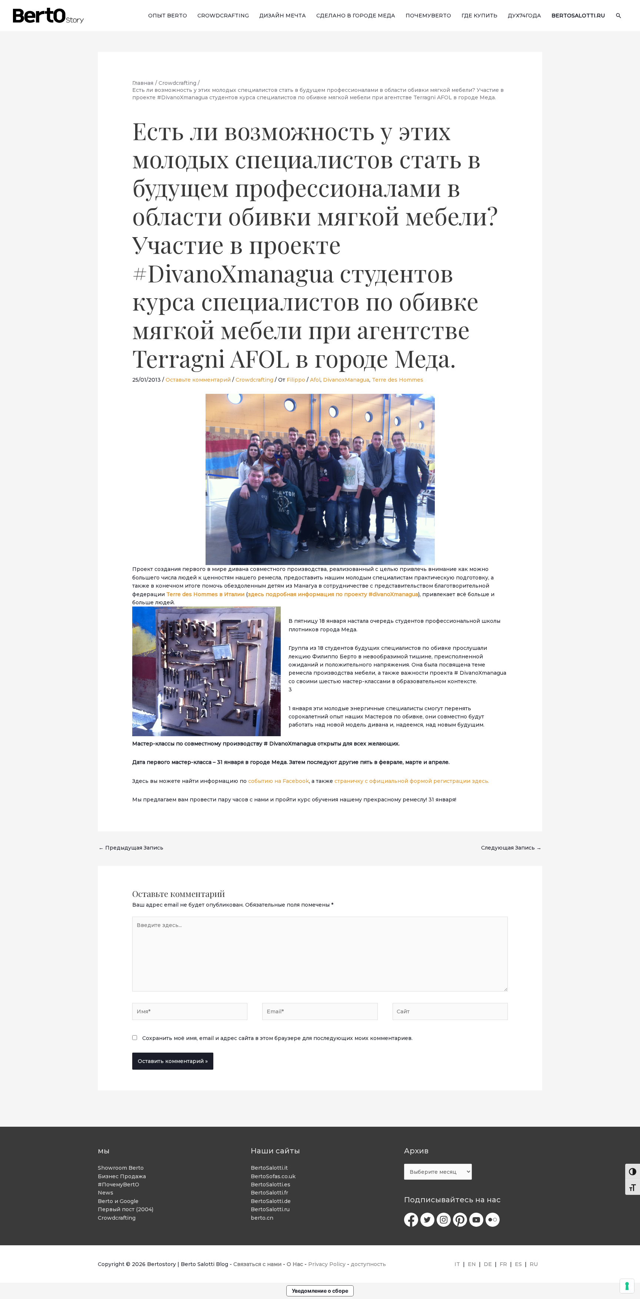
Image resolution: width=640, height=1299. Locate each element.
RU (534, 1264)
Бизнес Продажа (122, 1176)
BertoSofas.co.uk (273, 1176)
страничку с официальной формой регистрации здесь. (411, 781)
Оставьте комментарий (198, 379)
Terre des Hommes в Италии (206, 594)
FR (503, 1264)
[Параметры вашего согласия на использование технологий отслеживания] (627, 1286)
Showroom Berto (121, 1168)
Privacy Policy (327, 1264)
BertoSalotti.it (269, 1168)
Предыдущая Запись (131, 847)
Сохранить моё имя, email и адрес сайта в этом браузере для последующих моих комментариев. (277, 1038)
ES (518, 1264)
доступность (368, 1264)
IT (457, 1264)
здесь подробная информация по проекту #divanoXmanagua (333, 594)
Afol (315, 379)
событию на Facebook (278, 781)
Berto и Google (118, 1201)
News (105, 1192)
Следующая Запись (511, 847)
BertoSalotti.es (270, 1184)
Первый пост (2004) (125, 1209)
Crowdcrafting (254, 379)
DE (488, 1264)
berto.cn (262, 1218)
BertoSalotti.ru (270, 1209)
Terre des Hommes (397, 379)
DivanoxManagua (346, 379)
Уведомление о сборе (320, 1291)
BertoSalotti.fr (269, 1192)
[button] (618, 15)
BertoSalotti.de (271, 1201)
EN (472, 1264)
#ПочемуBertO (118, 1184)
